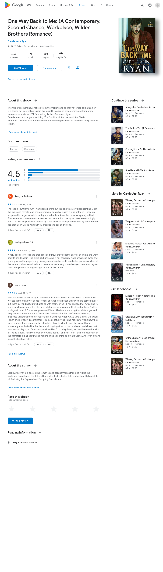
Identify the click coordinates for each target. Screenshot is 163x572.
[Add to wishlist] (69, 68)
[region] (58, 55)
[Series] (14, 149)
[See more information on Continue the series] (142, 100)
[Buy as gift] (78, 68)
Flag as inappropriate (22, 442)
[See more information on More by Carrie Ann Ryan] (149, 194)
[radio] (11, 409)
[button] (49, 68)
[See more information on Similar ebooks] (136, 289)
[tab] (39, 5)
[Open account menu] (157, 5)
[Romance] (29, 149)
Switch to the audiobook (21, 79)
